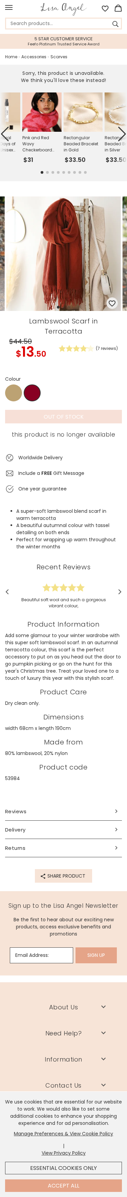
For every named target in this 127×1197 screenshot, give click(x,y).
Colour (13, 379)
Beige (14, 393)
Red (32, 393)
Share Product (65, 876)
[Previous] (9, 591)
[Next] (117, 591)
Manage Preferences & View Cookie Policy (63, 1133)
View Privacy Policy (64, 1153)
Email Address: (32, 955)
